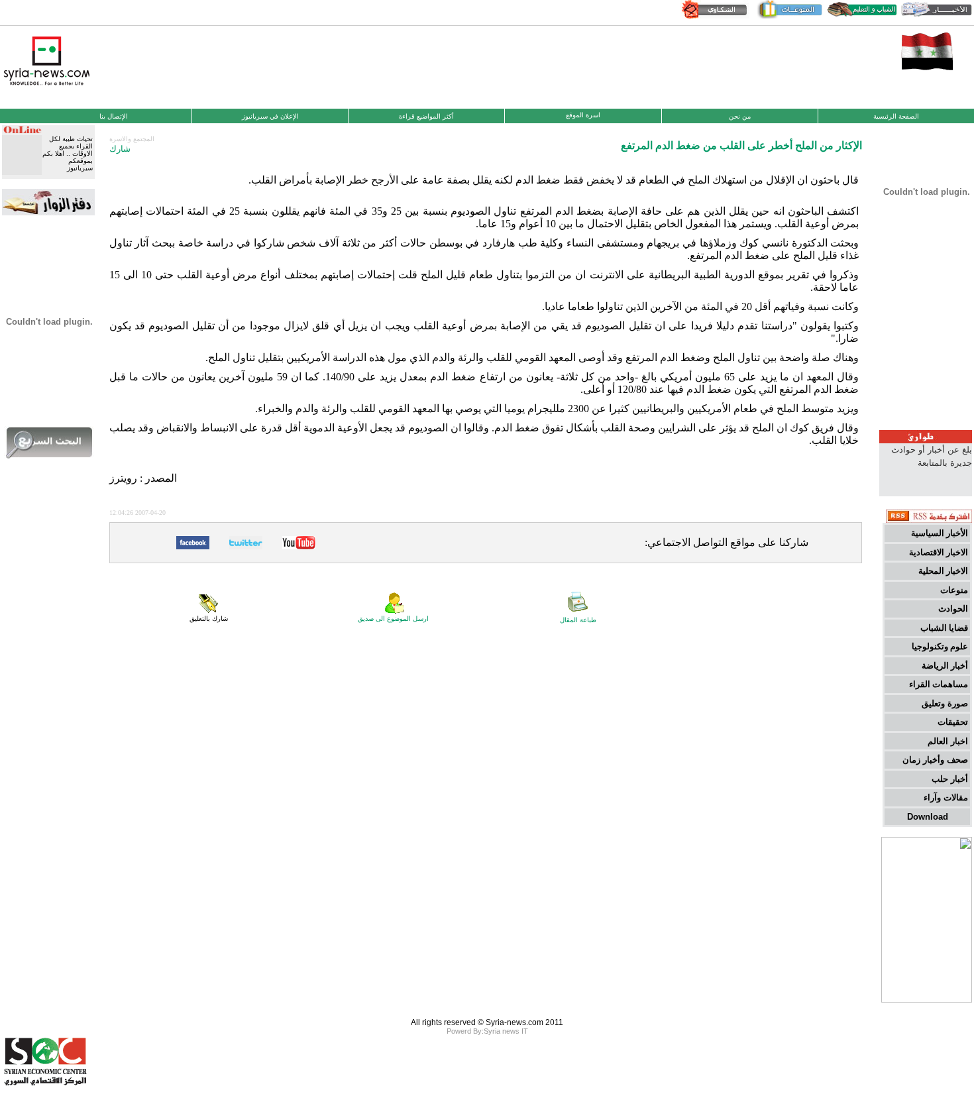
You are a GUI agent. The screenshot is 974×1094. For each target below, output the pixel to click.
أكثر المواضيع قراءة (426, 116)
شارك (120, 149)
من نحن (740, 116)
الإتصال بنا (113, 116)
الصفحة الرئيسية (896, 116)
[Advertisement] (487, 65)
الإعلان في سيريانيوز (270, 116)
